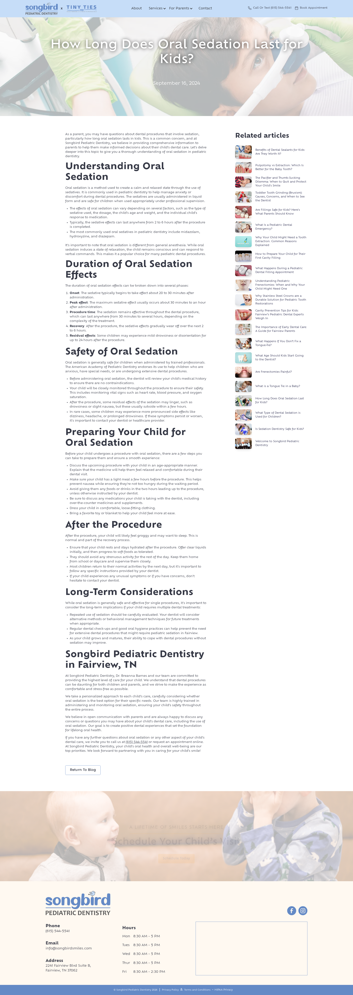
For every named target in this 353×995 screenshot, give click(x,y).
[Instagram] (302, 910)
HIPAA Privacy (224, 990)
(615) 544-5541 (137, 742)
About (136, 8)
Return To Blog (83, 770)
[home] (42, 8)
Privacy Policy (170, 990)
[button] (157, 9)
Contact (205, 8)
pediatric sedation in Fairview (174, 633)
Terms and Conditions (197, 990)
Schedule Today (176, 858)
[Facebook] (291, 910)
